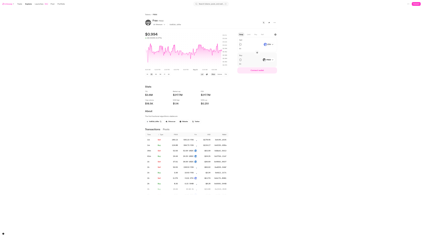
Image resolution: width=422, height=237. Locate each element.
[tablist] (204, 74)
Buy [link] (159, 145)
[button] (8, 4)
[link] (170, 121)
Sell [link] (159, 140)
